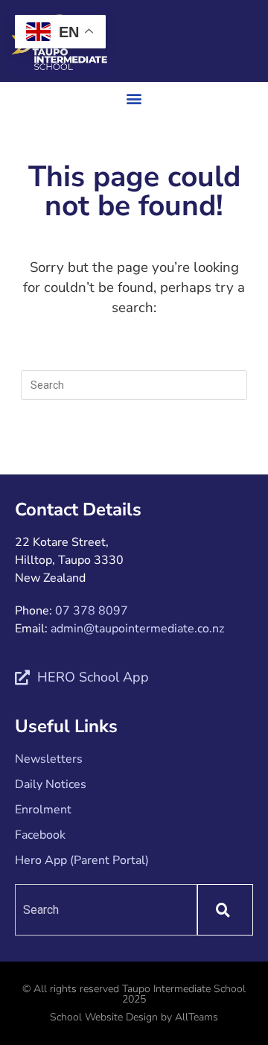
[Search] (225, 910)
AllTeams (196, 1017)
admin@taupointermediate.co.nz (137, 628)
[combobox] (106, 910)
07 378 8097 (91, 611)
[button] (134, 98)
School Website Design (104, 1017)
